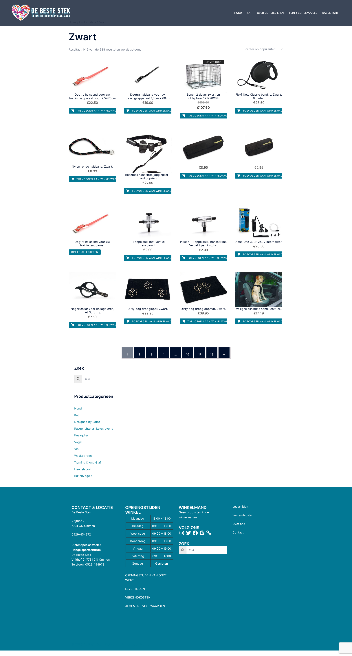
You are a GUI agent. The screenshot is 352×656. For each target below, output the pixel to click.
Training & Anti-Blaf (87, 462)
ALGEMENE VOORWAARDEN (145, 606)
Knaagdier (81, 435)
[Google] (202, 533)
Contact (238, 532)
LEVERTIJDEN (135, 589)
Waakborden (83, 455)
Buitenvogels (83, 476)
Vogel (78, 442)
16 (187, 354)
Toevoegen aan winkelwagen (98, 110)
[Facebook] (195, 533)
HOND (238, 12)
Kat (76, 415)
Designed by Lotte (87, 422)
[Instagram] (182, 533)
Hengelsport (82, 469)
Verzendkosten (242, 515)
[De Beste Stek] (41, 12)
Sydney (144, 644)
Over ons (238, 524)
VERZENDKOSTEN (138, 597)
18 (211, 354)
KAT (249, 12)
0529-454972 (81, 534)
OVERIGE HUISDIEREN (270, 12)
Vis (76, 449)
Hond (78, 408)
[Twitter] (188, 533)
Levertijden (240, 506)
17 (199, 354)
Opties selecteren (84, 252)
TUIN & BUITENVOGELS (303, 12)
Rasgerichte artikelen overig (93, 428)
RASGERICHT (330, 12)
